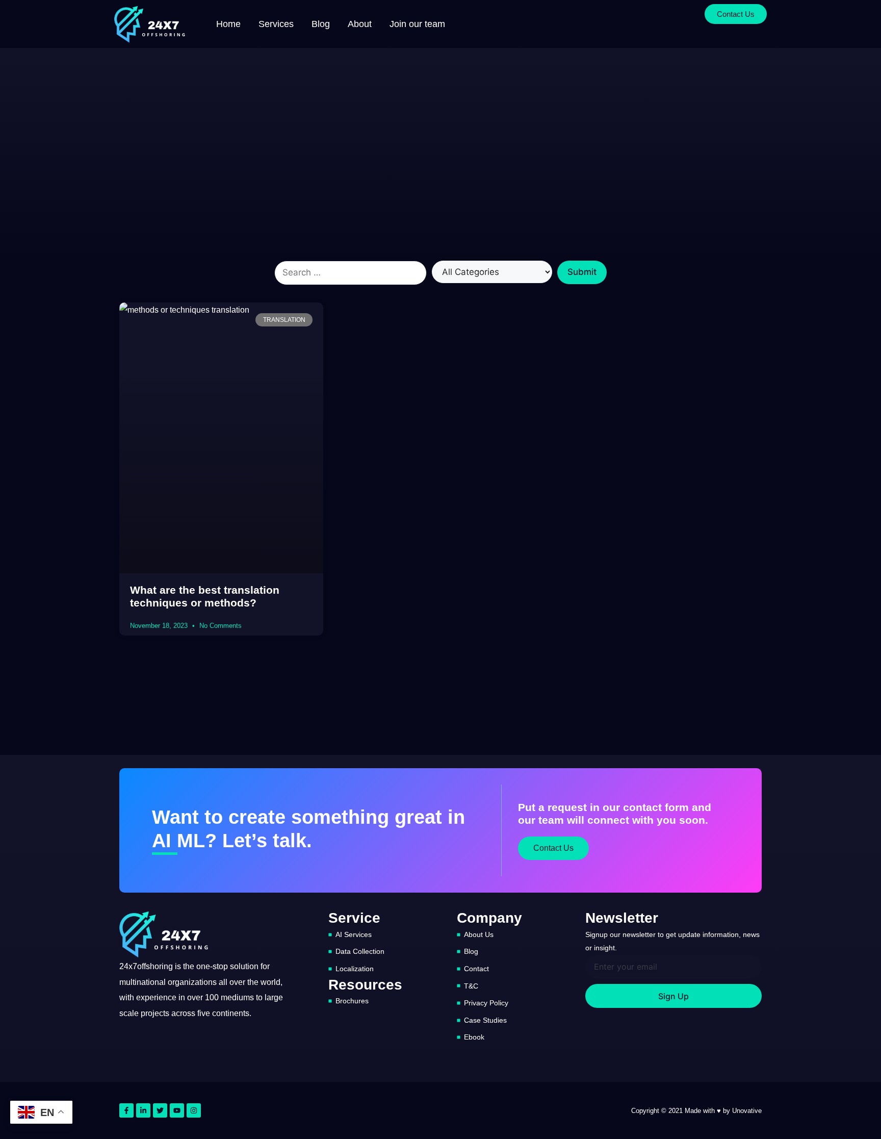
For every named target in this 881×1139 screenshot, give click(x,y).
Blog (321, 24)
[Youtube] (177, 1110)
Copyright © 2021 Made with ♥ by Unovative (696, 1111)
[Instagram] (194, 1110)
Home (228, 24)
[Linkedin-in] (143, 1110)
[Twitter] (160, 1110)
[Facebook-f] (126, 1110)
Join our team (417, 24)
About (360, 24)
